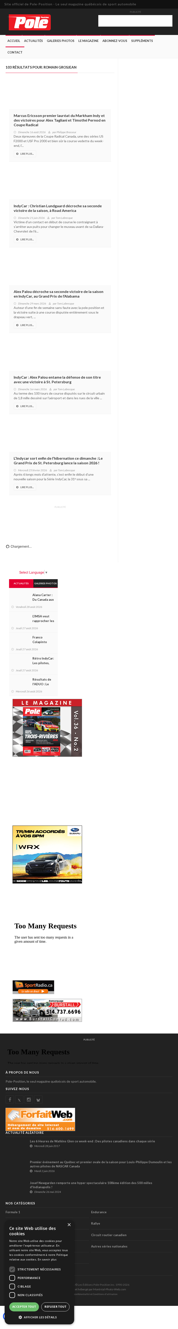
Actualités (33, 41)
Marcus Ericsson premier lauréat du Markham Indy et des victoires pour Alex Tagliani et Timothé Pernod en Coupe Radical (59, 120)
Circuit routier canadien (109, 1235)
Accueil (13, 41)
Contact (14, 52)
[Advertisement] (60, 521)
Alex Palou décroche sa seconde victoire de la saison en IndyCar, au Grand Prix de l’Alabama (58, 293)
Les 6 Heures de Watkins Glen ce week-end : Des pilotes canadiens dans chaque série (92, 1141)
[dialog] (39, 1272)
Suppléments (142, 41)
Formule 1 (13, 1212)
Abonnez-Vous (114, 41)
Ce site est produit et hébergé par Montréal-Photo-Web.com (89, 1289)
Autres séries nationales (109, 1246)
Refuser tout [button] (55, 1307)
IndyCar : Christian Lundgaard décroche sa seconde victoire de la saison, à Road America (58, 208)
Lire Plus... (27, 153)
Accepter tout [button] (24, 1307)
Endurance (99, 1212)
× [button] (69, 1225)
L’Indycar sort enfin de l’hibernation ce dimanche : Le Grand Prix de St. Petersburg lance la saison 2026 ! (58, 460)
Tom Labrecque (64, 218)
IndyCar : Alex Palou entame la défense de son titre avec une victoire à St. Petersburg (57, 379)
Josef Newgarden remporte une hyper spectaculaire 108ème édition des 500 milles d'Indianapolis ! (91, 1185)
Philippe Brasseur (66, 132)
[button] (39, 1317)
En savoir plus (47, 1259)
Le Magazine (88, 41)
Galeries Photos (60, 41)
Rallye (95, 1223)
